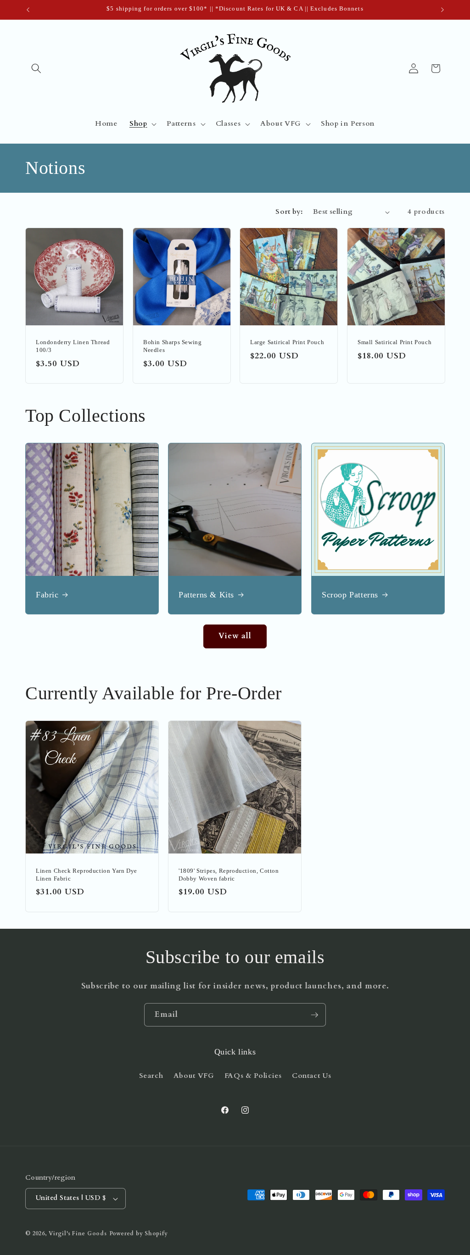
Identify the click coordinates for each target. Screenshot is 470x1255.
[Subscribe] (314, 1015)
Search (151, 1076)
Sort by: (289, 212)
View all (235, 636)
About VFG (193, 1076)
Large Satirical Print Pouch (287, 342)
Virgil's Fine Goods (78, 1233)
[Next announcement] (442, 9)
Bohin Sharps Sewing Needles (172, 346)
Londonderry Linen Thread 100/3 (73, 346)
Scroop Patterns (350, 594)
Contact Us (311, 1076)
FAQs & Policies (253, 1076)
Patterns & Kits (206, 594)
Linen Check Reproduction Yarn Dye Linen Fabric (86, 874)
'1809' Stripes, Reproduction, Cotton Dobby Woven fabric (229, 874)
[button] (36, 68)
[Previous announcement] (28, 9)
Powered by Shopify (138, 1233)
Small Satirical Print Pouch (394, 342)
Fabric (47, 594)
